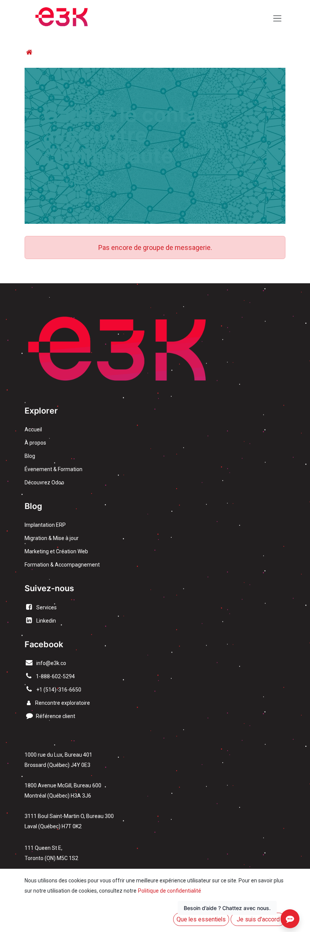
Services (46, 607)
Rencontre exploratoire (60, 703)
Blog (30, 456)
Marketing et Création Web (56, 551)
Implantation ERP (45, 525)
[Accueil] (29, 52)
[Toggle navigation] (277, 18)
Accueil (33, 429)
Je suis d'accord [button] (258, 919)
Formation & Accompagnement (62, 565)
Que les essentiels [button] (201, 919)
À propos (35, 443)
